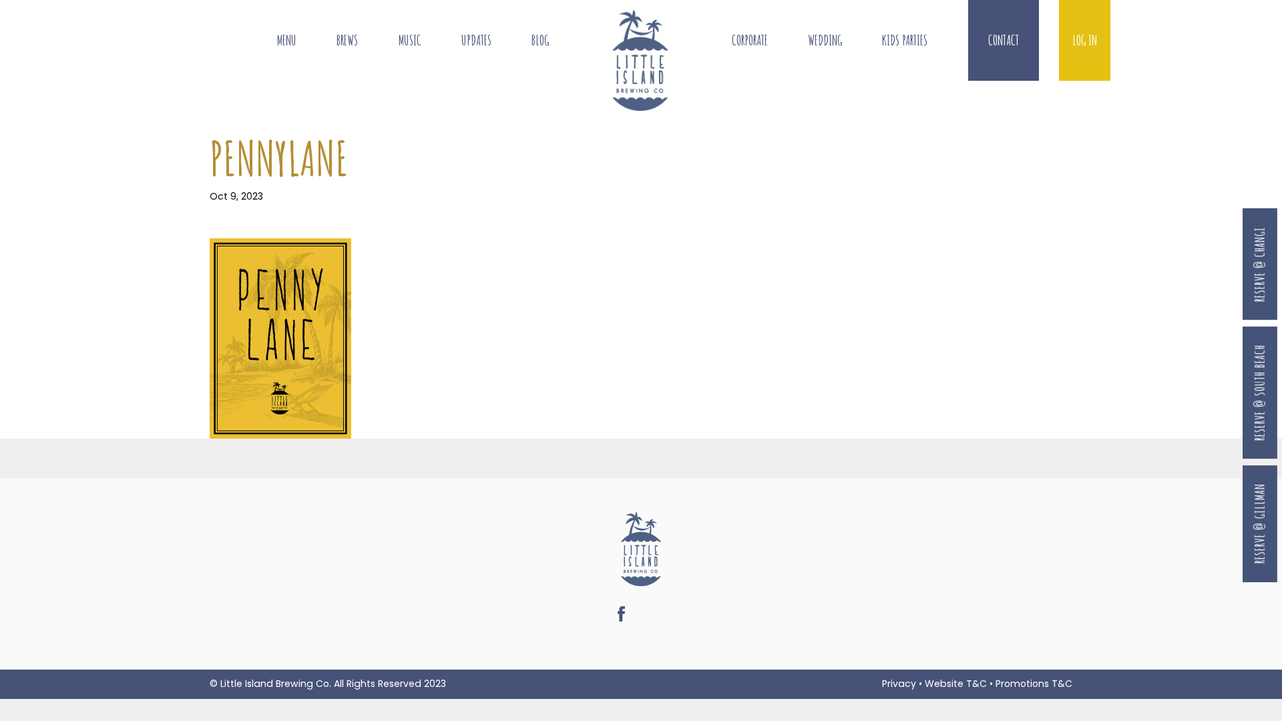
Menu (286, 40)
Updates (476, 40)
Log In (1084, 40)
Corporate (750, 40)
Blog (540, 40)
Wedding (825, 40)
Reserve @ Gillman (1259, 524)
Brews (347, 40)
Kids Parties (904, 40)
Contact (1003, 40)
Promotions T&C (1034, 683)
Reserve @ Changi (1259, 264)
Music (410, 40)
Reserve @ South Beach (1259, 392)
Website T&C (956, 683)
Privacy (899, 683)
